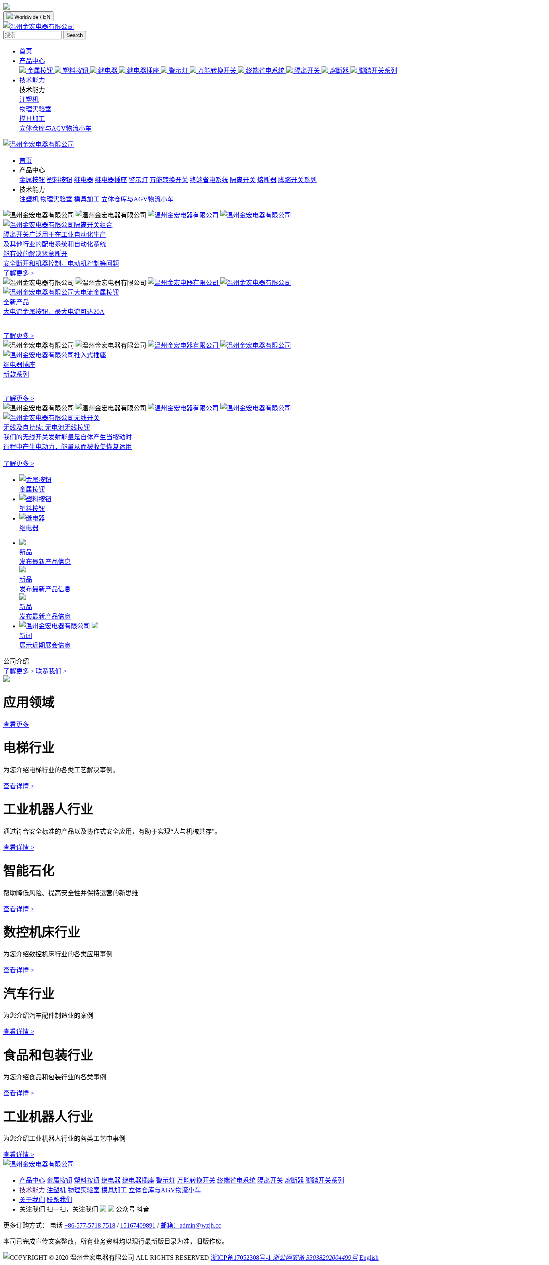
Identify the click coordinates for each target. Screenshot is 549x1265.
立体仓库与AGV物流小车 (55, 128)
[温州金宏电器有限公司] (38, 144)
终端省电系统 (265, 70)
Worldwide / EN (31, 17)
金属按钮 (40, 70)
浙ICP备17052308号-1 (241, 1257)
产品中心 (32, 60)
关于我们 (32, 1199)
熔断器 (339, 70)
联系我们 (59, 1199)
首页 (25, 51)
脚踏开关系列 (377, 70)
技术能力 (32, 80)
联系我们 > (51, 671)
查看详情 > (18, 786)
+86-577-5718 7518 (89, 1225)
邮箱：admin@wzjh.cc (190, 1225)
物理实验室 (35, 109)
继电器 (107, 70)
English (369, 1257)
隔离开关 (307, 70)
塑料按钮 (75, 70)
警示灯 (178, 70)
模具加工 (32, 118)
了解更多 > (18, 671)
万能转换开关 (217, 70)
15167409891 (138, 1225)
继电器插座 (143, 70)
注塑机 (29, 99)
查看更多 (16, 724)
